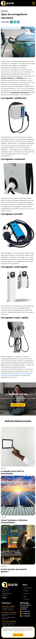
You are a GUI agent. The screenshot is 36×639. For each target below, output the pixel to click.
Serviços (26, 593)
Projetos (26, 590)
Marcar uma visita (18, 405)
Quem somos (27, 588)
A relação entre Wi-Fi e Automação (12, 472)
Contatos (26, 599)
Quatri (23, 88)
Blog (25, 596)
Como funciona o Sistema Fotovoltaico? (14, 521)
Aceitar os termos (18, 635)
